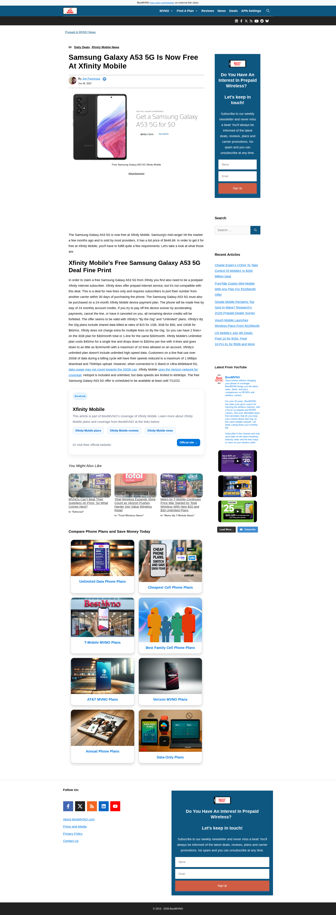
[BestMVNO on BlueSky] (267, 20)
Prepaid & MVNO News (80, 32)
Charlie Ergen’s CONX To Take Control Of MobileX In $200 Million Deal (236, 270)
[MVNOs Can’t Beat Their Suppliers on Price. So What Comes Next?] (90, 485)
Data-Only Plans (170, 757)
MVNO (164, 11)
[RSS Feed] (92, 806)
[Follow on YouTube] (115, 806)
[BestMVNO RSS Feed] (251, 20)
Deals (233, 11)
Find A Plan (185, 11)
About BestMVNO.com (79, 819)
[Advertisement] (136, 204)
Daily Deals (82, 47)
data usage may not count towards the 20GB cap (103, 369)
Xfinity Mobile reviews (124, 430)
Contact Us (71, 841)
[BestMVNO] (70, 11)
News (222, 11)
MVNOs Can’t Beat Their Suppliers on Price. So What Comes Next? (88, 503)
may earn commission (162, 2)
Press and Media (75, 826)
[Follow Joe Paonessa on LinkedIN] (104, 79)
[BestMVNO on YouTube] (256, 20)
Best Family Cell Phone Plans (170, 648)
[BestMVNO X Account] (246, 20)
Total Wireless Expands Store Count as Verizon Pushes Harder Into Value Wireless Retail (135, 505)
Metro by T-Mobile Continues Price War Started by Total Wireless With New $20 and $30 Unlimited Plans (180, 505)
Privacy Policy (73, 834)
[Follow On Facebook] (68, 806)
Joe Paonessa (91, 78)
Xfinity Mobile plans (88, 430)
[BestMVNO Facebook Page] (241, 20)
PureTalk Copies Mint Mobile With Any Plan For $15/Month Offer (235, 289)
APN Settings (251, 11)
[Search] (255, 230)
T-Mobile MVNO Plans (102, 642)
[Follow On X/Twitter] (80, 806)
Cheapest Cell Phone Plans (170, 587)
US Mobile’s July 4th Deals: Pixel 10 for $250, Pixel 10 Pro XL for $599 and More (235, 338)
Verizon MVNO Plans (170, 699)
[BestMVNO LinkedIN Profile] (236, 20)
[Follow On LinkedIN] (104, 806)
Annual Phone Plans (102, 751)
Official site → (189, 442)
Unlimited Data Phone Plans (102, 581)
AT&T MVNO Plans (102, 699)
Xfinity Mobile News (105, 47)
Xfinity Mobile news (160, 430)
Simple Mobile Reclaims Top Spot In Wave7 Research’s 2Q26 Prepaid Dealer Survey (235, 307)
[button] (268, 11)
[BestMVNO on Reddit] (262, 20)
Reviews (207, 11)
